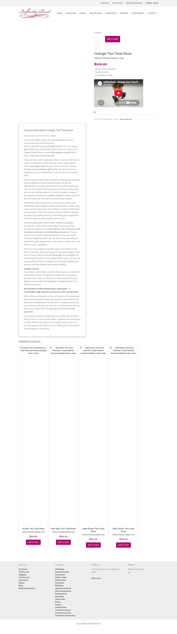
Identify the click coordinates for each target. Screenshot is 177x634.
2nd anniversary (53, 229)
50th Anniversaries (63, 591)
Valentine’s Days (62, 572)
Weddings (59, 569)
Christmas (59, 583)
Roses (57, 602)
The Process (24, 572)
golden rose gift (63, 152)
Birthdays (59, 586)
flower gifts (57, 255)
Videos (22, 583)
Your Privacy (24, 577)
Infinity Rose (96, 578)
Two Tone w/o (126, 119)
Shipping (22, 575)
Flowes (58, 605)
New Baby (59, 596)
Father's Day (60, 580)
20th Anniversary (68, 229)
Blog (21, 586)
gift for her (56, 146)
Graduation (60, 575)
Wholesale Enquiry (27, 588)
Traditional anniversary (65, 616)
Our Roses (23, 569)
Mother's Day (60, 577)
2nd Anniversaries (63, 610)
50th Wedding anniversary (57, 232)
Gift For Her (60, 599)
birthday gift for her (48, 169)
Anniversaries (61, 594)
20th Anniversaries (63, 613)
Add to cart (112, 39)
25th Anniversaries (63, 588)
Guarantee (23, 580)
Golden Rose (60, 607)
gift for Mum (29, 149)
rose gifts (70, 255)
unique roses (39, 166)
